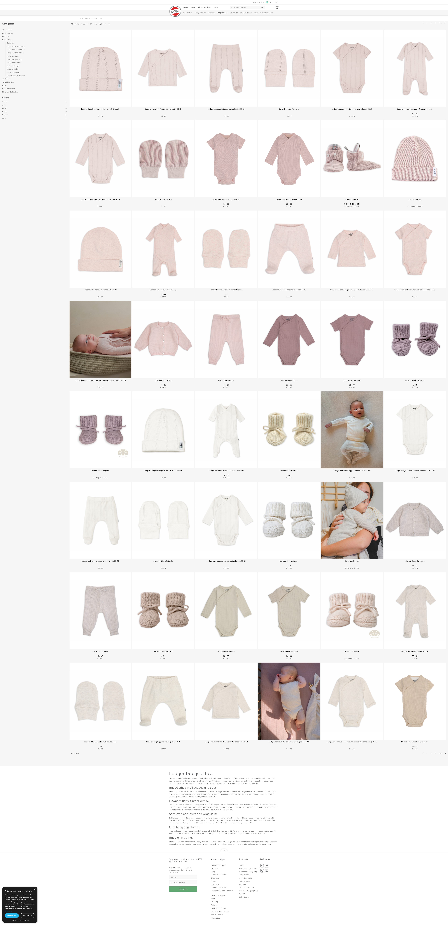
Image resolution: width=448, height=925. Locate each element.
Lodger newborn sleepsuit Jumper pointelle (414, 109)
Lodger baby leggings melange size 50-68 (289, 290)
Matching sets (12, 56)
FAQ (213, 898)
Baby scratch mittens (15, 53)
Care (256, 13)
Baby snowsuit (13, 72)
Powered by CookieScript (20, 920)
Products (87, 18)
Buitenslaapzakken (218, 888)
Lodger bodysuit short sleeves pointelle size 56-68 (352, 109)
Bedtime (211, 13)
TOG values (216, 918)
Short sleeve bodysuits (16, 46)
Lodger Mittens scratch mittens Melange (226, 290)
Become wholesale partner (222, 891)
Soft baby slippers (352, 199)
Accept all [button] (11, 915)
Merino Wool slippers (100, 471)
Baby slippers (244, 881)
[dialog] (19, 905)
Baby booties (200, 13)
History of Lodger (218, 865)
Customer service (258, 2)
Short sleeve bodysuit (352, 380)
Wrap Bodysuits (245, 878)
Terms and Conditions (220, 911)
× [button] (35, 889)
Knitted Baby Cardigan (163, 380)
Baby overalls (12, 69)
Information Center (218, 875)
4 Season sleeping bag (248, 891)
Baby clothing (244, 875)
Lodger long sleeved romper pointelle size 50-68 (100, 199)
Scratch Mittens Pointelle (289, 109)
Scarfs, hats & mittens (16, 75)
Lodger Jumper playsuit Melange (163, 290)
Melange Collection (10, 92)
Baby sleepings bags (247, 868)
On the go (234, 13)
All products (187, 13)
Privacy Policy (217, 914)
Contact (214, 868)
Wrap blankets (246, 13)
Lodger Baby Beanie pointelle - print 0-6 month (100, 109)
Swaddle (242, 894)
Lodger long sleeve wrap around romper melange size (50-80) (100, 380)
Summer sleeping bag (248, 872)
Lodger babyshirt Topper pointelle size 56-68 (163, 109)
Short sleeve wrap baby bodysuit (226, 199)
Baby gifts (243, 865)
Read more (8, 911)
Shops (213, 881)
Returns (214, 905)
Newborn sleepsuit (14, 59)
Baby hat (10, 43)
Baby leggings (13, 66)
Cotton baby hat (415, 199)
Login (277, 2)
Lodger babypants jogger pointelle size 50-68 (226, 109)
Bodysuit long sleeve (289, 380)
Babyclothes (222, 13)
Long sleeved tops (14, 62)
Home (79, 18)
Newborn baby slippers (414, 380)
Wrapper (242, 884)
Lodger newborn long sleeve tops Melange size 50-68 (352, 290)
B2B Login (215, 884)
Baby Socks (244, 897)
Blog (213, 872)
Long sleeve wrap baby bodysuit (289, 199)
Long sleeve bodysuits (16, 49)
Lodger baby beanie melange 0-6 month (100, 290)
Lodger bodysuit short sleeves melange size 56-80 (414, 290)
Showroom (215, 878)
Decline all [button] (27, 915)
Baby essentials (266, 13)
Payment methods (218, 908)
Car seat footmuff (246, 888)
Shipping (214, 902)
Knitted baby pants (226, 380)
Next (440, 23)
